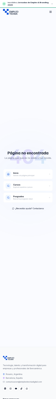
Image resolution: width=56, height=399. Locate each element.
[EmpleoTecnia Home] (11, 12)
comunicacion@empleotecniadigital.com (24, 382)
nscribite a (13, 2)
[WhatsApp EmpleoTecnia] (27, 388)
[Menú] (50, 11)
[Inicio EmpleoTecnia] (8, 358)
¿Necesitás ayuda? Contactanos (29, 208)
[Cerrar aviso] (52, 4)
